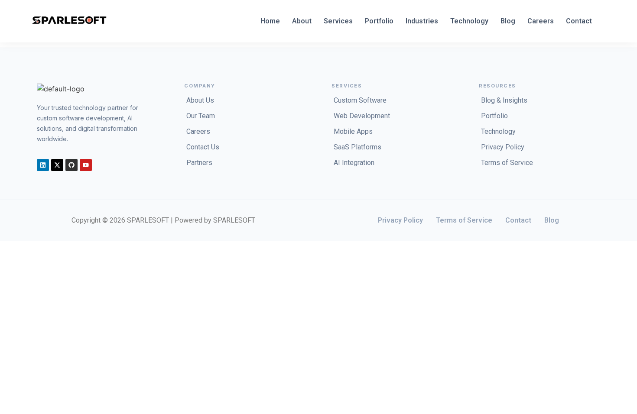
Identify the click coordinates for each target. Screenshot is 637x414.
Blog (507, 21)
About (302, 21)
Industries (422, 21)
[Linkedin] (43, 165)
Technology (469, 21)
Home (270, 21)
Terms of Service (464, 220)
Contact (579, 21)
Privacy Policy (400, 220)
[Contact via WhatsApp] (7, 250)
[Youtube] (86, 165)
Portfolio (379, 21)
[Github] (71, 165)
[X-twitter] (57, 165)
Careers (540, 21)
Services (338, 21)
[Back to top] (18, 250)
